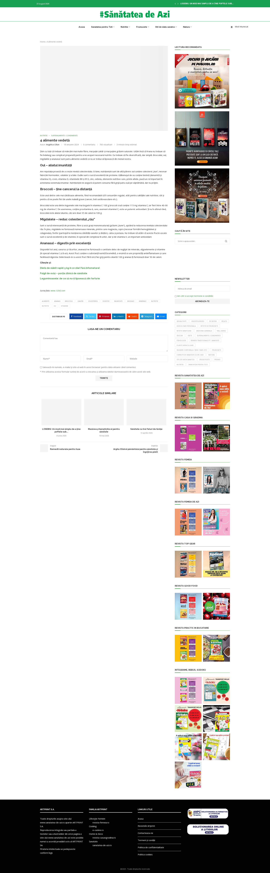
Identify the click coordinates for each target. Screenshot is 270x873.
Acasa (82, 27)
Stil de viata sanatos (165, 27)
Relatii (224, 321)
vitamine (64, 306)
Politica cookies (145, 854)
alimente (45, 301)
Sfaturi (180, 335)
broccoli (69, 301)
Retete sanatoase (184, 331)
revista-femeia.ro (101, 822)
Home (42, 41)
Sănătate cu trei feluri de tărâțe (146, 429)
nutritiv (45, 306)
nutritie (154, 301)
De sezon (213, 321)
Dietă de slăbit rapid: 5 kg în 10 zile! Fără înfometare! (70, 268)
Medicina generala (204, 331)
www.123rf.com (58, 290)
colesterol (93, 301)
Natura (186, 27)
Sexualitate (181, 321)
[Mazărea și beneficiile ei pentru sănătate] (104, 412)
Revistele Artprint (146, 825)
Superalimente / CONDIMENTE (209, 335)
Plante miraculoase (185, 345)
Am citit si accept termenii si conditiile (195, 295)
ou (55, 306)
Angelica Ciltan (52, 144)
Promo (217, 359)
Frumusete (141, 27)
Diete (190, 335)
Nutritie (124, 27)
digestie (106, 301)
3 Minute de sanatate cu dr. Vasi (190, 355)
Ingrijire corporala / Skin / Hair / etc (192, 350)
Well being (221, 331)
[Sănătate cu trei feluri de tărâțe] (146, 412)
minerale (142, 301)
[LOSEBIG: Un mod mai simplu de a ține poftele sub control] (61, 412)
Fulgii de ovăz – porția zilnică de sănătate (63, 273)
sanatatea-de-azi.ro (102, 845)
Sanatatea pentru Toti (101, 27)
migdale (130, 301)
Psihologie (181, 340)
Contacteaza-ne (145, 833)
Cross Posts (204, 359)
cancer (80, 301)
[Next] (178, 3)
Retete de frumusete (209, 326)
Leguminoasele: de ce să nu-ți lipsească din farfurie (70, 278)
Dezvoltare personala (186, 326)
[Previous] (175, 3)
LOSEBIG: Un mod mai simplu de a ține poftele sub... (206, 4)
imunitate (118, 301)
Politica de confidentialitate (151, 847)
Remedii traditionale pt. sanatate (205, 340)
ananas (57, 301)
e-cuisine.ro (98, 830)
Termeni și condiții (146, 840)
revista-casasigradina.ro (104, 837)
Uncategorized (197, 321)
